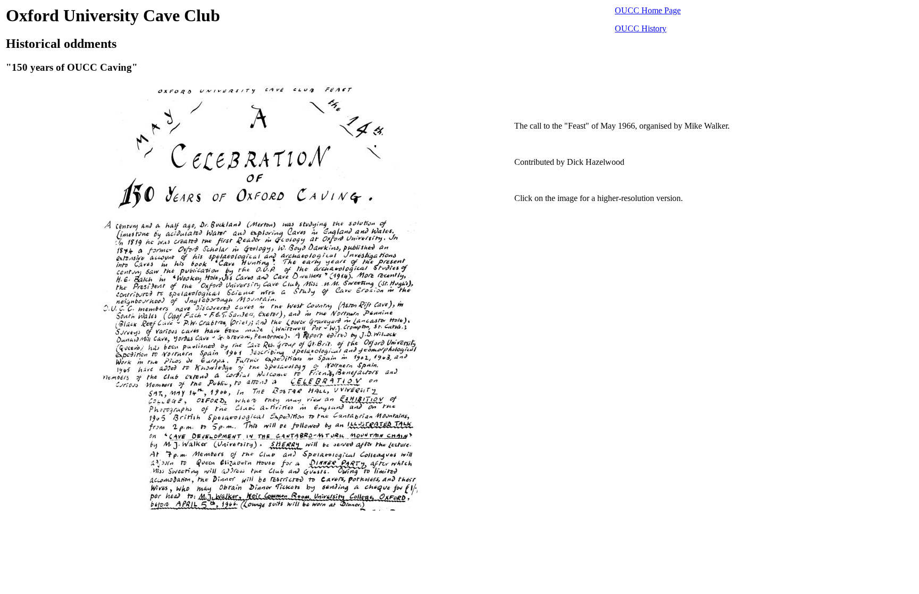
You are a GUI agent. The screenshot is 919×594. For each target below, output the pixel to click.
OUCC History (640, 28)
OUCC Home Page (648, 10)
